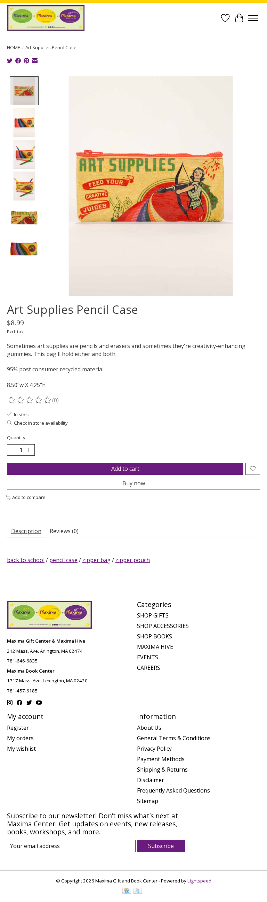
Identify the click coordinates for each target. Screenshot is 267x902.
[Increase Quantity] (28, 449)
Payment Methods (161, 759)
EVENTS (147, 657)
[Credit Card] (126, 891)
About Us (149, 728)
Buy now (133, 483)
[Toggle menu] (253, 18)
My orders (20, 738)
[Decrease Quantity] (13, 449)
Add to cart (125, 468)
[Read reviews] (29, 400)
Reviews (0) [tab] (64, 531)
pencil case (63, 560)
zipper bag (96, 560)
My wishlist (21, 748)
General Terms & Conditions (174, 738)
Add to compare (29, 497)
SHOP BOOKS (154, 636)
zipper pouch (132, 560)
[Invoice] (137, 891)
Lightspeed (199, 881)
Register (18, 728)
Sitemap (147, 801)
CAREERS (148, 668)
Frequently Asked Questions (173, 790)
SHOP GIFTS (153, 615)
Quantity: (16, 437)
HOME (13, 47)
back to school (25, 560)
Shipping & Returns (162, 769)
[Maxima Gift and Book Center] (46, 18)
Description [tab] (26, 531)
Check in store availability (41, 423)
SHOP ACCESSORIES (163, 626)
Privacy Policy (154, 748)
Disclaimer (150, 780)
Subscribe (161, 846)
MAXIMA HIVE (155, 647)
